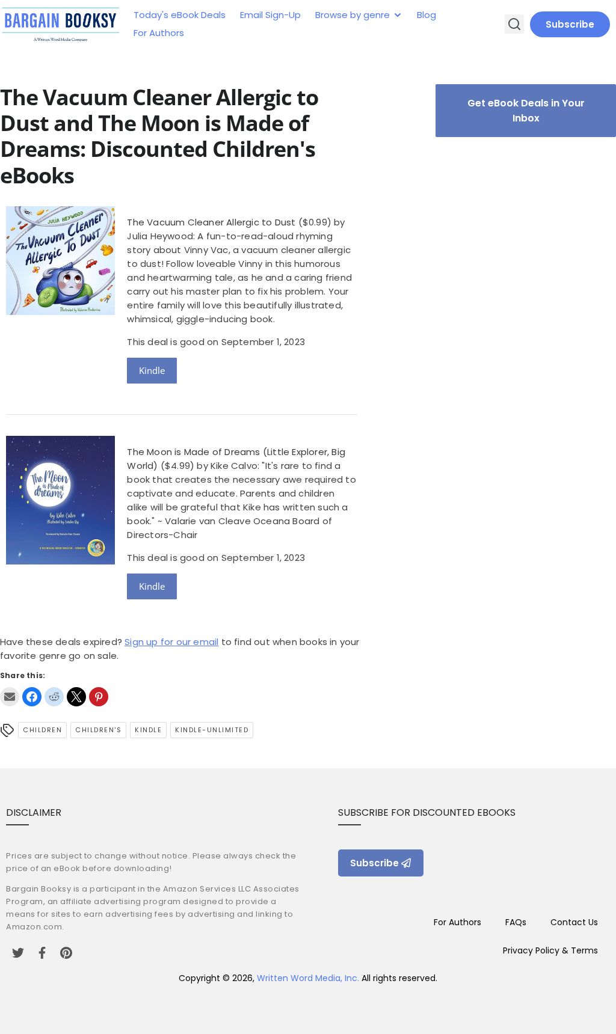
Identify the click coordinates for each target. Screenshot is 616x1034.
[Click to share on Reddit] (54, 696)
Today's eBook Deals (180, 14)
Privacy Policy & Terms (550, 950)
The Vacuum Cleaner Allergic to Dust (211, 222)
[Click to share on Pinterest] (98, 696)
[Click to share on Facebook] (32, 696)
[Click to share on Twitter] (76, 696)
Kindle (152, 370)
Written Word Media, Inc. (308, 978)
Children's (98, 730)
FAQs (515, 922)
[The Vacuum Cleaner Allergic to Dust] (60, 311)
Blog (426, 14)
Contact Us (574, 922)
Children (42, 730)
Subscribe (570, 24)
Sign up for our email (171, 641)
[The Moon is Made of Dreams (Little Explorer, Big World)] (60, 561)
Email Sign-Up (270, 14)
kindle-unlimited (211, 730)
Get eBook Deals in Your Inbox (526, 110)
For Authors (159, 32)
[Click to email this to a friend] (9, 696)
